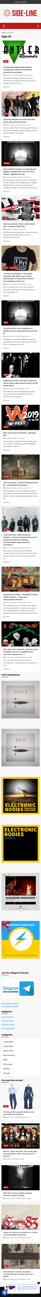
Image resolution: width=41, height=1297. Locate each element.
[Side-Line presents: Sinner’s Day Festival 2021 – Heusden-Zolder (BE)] (20, 208)
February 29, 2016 (27, 657)
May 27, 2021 (25, 389)
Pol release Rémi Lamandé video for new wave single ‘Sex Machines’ (18, 1113)
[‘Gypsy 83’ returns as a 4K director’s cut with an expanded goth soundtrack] (20, 1217)
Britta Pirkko (8, 1159)
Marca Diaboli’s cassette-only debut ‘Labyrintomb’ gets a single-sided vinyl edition (18, 1274)
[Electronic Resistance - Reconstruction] (20, 891)
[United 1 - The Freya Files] (20, 699)
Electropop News (7, 1028)
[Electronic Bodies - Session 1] (20, 844)
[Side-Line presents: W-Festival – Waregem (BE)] (20, 417)
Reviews (6, 163)
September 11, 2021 (25, 284)
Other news (7, 1064)
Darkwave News (7, 1021)
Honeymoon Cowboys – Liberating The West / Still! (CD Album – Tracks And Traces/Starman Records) (20, 597)
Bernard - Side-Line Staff (12, 75)
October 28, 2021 (21, 229)
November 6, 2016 (25, 548)
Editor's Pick (8, 1051)
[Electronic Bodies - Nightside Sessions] (20, 795)
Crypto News (8, 1046)
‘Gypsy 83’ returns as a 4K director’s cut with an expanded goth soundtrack (20, 1233)
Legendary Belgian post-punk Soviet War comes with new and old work (19, 120)
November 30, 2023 (27, 75)
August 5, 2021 (26, 336)
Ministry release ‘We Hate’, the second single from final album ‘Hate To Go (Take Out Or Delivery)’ (20, 1153)
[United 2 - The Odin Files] (20, 747)
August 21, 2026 (26, 1117)
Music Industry (9, 1055)
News (5, 61)
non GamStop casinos (9, 1003)
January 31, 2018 (25, 488)
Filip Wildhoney (9, 229)
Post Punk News (7, 1017)
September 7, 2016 (25, 603)
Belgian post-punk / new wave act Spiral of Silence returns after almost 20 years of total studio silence (20, 383)
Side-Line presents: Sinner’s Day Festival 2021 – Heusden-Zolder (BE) (19, 225)
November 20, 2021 (25, 177)
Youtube (6, 1073)
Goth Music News (8, 1024)
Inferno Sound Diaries (11, 177)
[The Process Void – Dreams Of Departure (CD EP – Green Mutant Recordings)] (20, 467)
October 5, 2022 (26, 125)
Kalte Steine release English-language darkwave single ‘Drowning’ (17, 1194)
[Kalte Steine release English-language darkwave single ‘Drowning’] (20, 1177)
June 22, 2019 (20, 438)
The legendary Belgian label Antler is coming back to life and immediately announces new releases (17, 70)
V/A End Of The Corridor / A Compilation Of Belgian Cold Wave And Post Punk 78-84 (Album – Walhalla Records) (19, 171)
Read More (6, 87)
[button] (3, 25)
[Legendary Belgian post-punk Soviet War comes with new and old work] (20, 104)
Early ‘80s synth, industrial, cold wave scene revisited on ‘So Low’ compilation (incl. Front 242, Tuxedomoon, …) (20, 652)
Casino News (13, 268)
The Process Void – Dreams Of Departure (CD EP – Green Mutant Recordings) (20, 483)
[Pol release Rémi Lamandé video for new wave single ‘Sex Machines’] (20, 1096)
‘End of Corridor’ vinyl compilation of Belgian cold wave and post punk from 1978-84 (20, 331)
